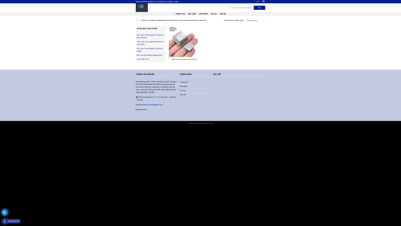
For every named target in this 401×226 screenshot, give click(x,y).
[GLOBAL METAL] (146, 7)
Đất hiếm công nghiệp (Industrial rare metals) (150, 36)
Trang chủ (180, 14)
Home (138, 20)
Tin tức (213, 14)
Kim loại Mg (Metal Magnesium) (149, 55)
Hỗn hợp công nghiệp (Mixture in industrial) (150, 43)
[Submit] (259, 8)
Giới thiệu (192, 14)
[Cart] (263, 1)
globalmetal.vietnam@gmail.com (150, 105)
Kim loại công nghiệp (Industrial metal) (150, 49)
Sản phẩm (203, 14)
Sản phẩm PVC (143, 59)
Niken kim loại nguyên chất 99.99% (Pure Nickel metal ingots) (184, 59)
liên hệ (223, 14)
